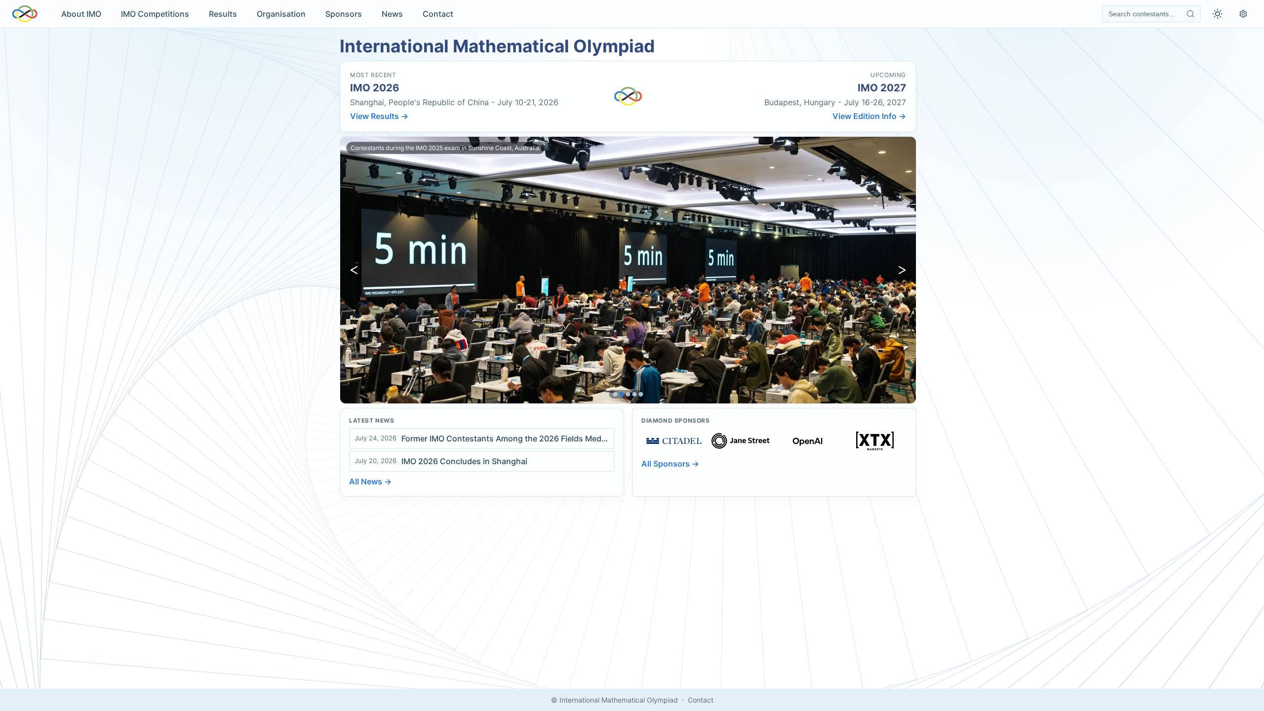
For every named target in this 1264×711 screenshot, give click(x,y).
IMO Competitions (155, 14)
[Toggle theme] (1217, 14)
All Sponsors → (670, 464)
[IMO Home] (25, 14)
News (392, 14)
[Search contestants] (1190, 13)
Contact (438, 14)
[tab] (615, 394)
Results (223, 14)
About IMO (81, 14)
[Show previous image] (354, 270)
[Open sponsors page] (674, 441)
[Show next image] (902, 270)
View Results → (379, 116)
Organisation (281, 14)
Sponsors (343, 14)
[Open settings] (1243, 14)
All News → (370, 481)
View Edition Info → (869, 116)
